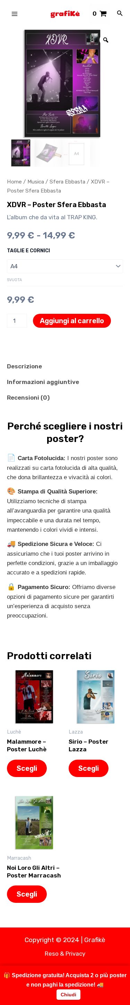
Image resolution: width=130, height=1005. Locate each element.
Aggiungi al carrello (72, 321)
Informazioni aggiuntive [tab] (43, 381)
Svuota (14, 280)
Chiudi (68, 994)
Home (14, 181)
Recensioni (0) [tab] (28, 397)
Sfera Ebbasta (67, 181)
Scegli (27, 768)
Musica (35, 181)
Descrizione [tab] (24, 366)
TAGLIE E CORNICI (28, 251)
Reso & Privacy (65, 953)
